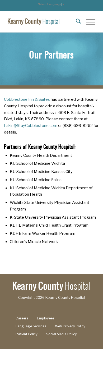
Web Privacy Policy (70, 326)
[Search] (76, 21)
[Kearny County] (43, 21)
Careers (22, 318)
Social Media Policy (61, 334)
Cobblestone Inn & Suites (27, 99)
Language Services (31, 326)
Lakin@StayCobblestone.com (30, 125)
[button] (51, 4)
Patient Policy (27, 334)
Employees (45, 318)
